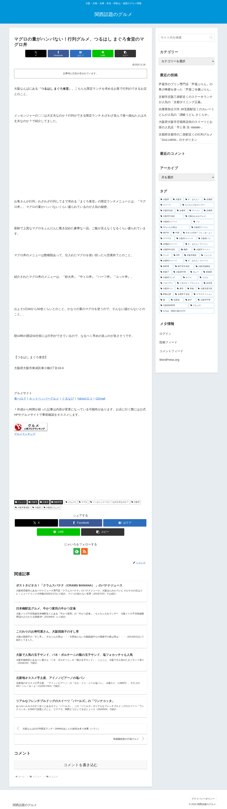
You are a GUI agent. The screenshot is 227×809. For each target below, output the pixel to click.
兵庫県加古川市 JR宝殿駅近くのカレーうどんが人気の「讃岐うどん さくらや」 (186, 112)
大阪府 (46, 502)
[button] (125, 53)
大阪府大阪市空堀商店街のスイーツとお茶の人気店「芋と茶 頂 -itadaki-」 (186, 124)
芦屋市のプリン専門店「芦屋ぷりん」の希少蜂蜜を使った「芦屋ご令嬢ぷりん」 (186, 87)
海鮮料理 (58, 502)
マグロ (84, 502)
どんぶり (22, 502)
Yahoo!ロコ (84, 398)
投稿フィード (168, 342)
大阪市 (34, 502)
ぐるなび (68, 398)
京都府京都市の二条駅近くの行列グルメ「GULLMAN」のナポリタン (186, 137)
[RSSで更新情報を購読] (84, 551)
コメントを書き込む (81, 765)
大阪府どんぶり (53, 507)
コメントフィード (171, 351)
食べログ (20, 398)
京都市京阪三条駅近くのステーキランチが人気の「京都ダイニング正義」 (186, 99)
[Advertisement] (80, 163)
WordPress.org (169, 359)
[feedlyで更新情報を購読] (76, 551)
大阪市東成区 (24, 507)
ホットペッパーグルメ (44, 398)
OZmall (100, 398)
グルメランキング (24, 433)
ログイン (165, 333)
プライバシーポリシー (203, 798)
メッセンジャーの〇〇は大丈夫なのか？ (111, 502)
